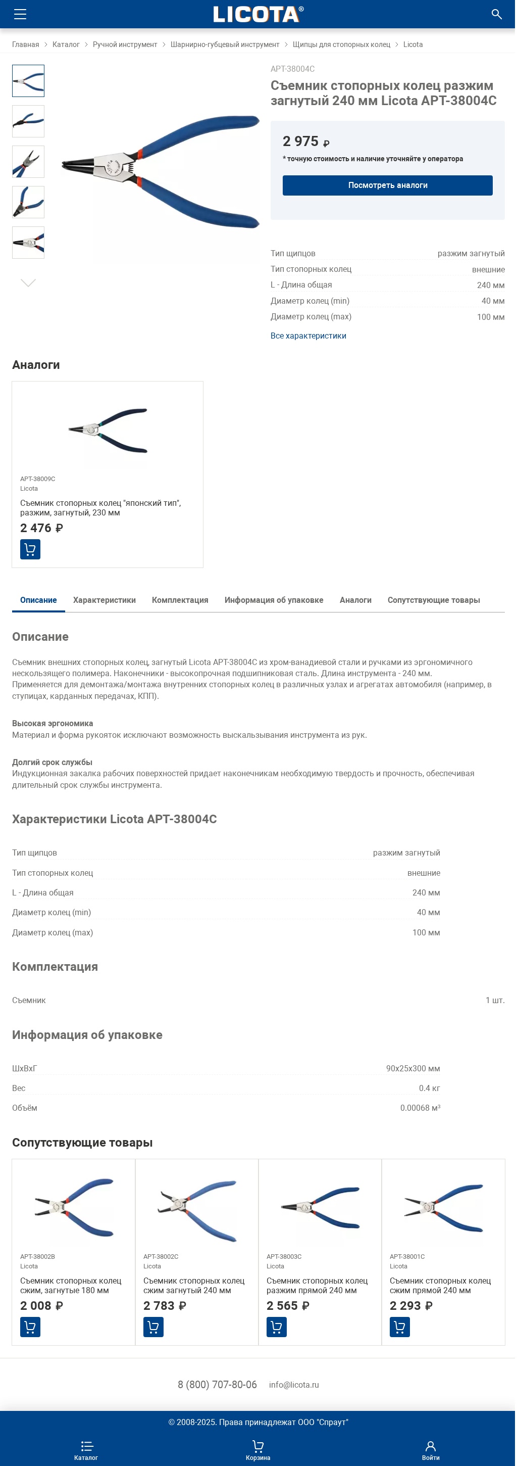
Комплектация (180, 600)
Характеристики (104, 600)
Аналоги (356, 600)
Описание (38, 600)
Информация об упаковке (274, 600)
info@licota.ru (294, 1385)
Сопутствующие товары (434, 600)
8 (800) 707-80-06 (217, 1385)
